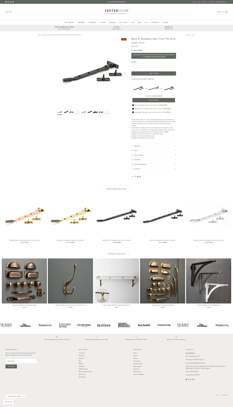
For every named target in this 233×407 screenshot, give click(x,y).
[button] (136, 50)
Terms (217, 395)
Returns (199, 1)
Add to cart (153, 73)
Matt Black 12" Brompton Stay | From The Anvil (148, 108)
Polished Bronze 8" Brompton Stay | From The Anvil (24, 240)
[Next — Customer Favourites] (128, 254)
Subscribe (11, 366)
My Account (136, 361)
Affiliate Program (83, 369)
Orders (135, 353)
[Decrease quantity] (133, 66)
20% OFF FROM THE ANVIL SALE (116, 2)
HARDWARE (81, 22)
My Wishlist (211, 1)
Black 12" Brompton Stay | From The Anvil (162, 240)
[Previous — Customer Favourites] (105, 254)
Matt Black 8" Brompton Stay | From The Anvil (148, 112)
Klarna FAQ (82, 374)
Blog (80, 361)
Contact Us (204, 1)
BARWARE (112, 22)
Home (39, 34)
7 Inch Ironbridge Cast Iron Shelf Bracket (209, 305)
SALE (139, 22)
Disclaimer (136, 369)
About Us (81, 358)
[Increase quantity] (140, 66)
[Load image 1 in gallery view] (92, 72)
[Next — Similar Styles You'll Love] (130, 189)
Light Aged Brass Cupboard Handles (162, 305)
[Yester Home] (116, 12)
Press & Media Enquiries (85, 371)
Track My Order (137, 363)
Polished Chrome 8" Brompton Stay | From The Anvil (208, 240)
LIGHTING (102, 22)
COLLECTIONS (123, 22)
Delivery (194, 1)
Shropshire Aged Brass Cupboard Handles (24, 305)
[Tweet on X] (135, 176)
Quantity (133, 62)
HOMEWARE (92, 22)
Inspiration (82, 366)
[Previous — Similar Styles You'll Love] (103, 189)
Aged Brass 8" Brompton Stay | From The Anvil (70, 240)
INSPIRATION (155, 22)
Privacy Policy (137, 371)
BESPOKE (165, 22)
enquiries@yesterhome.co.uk (197, 363)
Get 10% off (8, 402)
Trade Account (137, 366)
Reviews (81, 363)
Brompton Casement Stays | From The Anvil (52, 34)
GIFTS (132, 22)
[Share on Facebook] (137, 176)
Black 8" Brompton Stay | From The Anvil (72, 34)
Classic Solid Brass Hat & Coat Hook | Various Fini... (70, 305)
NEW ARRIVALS (69, 22)
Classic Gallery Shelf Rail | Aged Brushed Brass (116, 305)
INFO (146, 22)
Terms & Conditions (138, 374)
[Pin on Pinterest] (140, 176)
